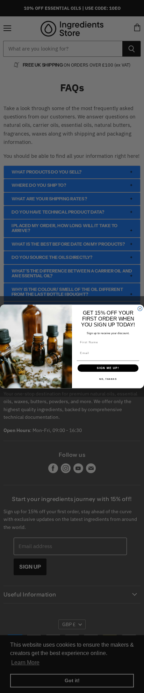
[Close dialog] (140, 309)
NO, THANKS (108, 379)
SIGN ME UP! (108, 368)
